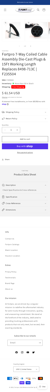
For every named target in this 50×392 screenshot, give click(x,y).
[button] (5, 10)
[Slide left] (19, 46)
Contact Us (9, 239)
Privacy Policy (10, 272)
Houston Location (12, 256)
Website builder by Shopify (32, 387)
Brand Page (9, 283)
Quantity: (5, 125)
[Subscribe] (39, 343)
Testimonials (10, 277)
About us (9, 289)
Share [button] (7, 159)
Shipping (4, 97)
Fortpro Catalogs (12, 244)
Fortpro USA (18, 387)
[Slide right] (30, 46)
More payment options (25, 152)
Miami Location (11, 250)
